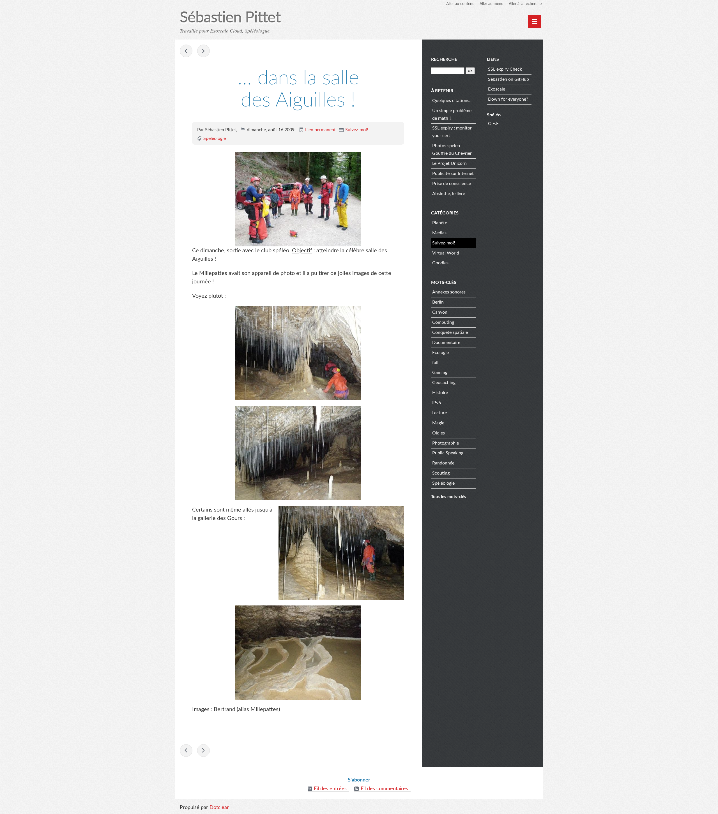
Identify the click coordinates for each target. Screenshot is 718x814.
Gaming (439, 372)
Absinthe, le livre (448, 193)
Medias (439, 233)
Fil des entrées (330, 788)
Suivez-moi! (356, 130)
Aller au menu (491, 4)
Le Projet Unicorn (449, 163)
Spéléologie (214, 138)
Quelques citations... (452, 100)
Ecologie (440, 352)
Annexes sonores (449, 292)
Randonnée (443, 463)
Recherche (444, 59)
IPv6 (436, 403)
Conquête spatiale (450, 332)
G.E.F (493, 123)
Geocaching (443, 382)
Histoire (440, 392)
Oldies (438, 433)
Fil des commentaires (384, 788)
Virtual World (445, 253)
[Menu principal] (534, 21)
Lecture (439, 413)
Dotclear (219, 807)
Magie (438, 423)
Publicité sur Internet (453, 173)
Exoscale (496, 89)
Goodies (440, 263)
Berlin (438, 302)
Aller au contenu (460, 4)
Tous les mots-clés (448, 497)
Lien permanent (320, 130)
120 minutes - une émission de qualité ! (203, 51)
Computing (443, 322)
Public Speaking (447, 453)
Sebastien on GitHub (508, 79)
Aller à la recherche (525, 4)
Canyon (439, 312)
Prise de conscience (451, 183)
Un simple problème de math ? (451, 114)
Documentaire (446, 342)
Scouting (441, 473)
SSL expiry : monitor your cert (452, 132)
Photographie (445, 443)
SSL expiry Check (505, 69)
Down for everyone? (508, 99)
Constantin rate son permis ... (186, 51)
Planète (439, 223)
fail (435, 362)
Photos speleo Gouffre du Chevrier (452, 150)
